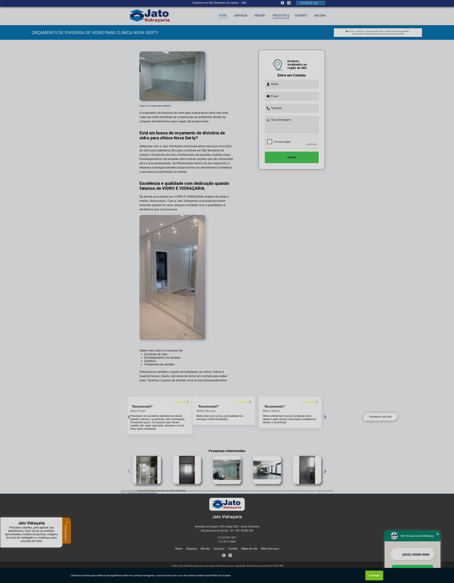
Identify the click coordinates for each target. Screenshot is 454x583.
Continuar (374, 575)
